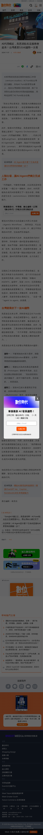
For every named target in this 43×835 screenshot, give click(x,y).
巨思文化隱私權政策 (25, 434)
